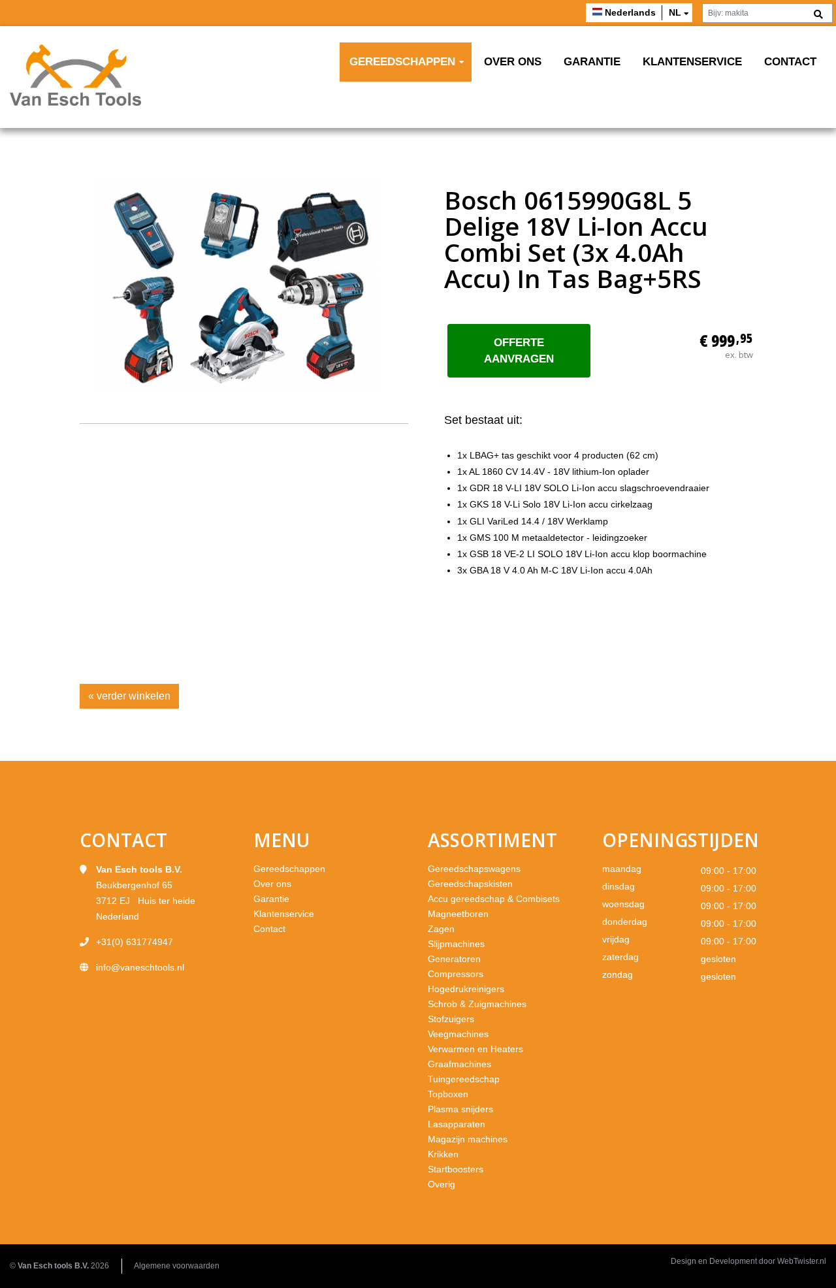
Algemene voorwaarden (176, 1265)
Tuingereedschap (464, 1079)
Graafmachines (459, 1064)
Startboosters (455, 1169)
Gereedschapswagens (474, 868)
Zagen (441, 929)
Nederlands (630, 12)
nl (675, 12)
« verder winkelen (129, 695)
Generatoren (454, 959)
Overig (441, 1184)
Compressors (455, 974)
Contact (790, 62)
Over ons (512, 62)
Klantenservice (692, 62)
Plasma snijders (460, 1109)
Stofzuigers (451, 1019)
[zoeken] (818, 14)
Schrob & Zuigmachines (477, 1004)
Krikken (443, 1154)
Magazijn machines (467, 1139)
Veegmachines (458, 1034)
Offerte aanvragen (519, 350)
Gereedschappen (402, 62)
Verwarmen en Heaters (475, 1049)
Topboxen (448, 1094)
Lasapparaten (456, 1124)
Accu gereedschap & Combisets (494, 899)
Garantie (592, 62)
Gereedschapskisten (470, 883)
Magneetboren (458, 914)
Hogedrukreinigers (466, 989)
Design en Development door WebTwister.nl (748, 1261)
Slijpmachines (456, 944)
